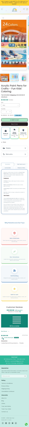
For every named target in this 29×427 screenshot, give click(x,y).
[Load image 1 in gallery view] (4, 77)
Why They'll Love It (21, 164)
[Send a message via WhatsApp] (26, 424)
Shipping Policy (5, 388)
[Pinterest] (6, 423)
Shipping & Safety (21, 167)
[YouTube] (12, 423)
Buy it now (14, 124)
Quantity (3, 109)
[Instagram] (9, 423)
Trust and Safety (6, 406)
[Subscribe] (25, 376)
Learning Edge (8, 167)
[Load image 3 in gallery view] (24, 77)
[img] (4, 335)
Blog (2, 401)
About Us (3, 398)
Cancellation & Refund (7, 391)
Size (2, 102)
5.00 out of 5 (18, 310)
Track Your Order (6, 409)
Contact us (4, 411)
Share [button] (4, 142)
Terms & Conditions (7, 383)
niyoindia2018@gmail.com (17, 361)
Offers (3, 403)
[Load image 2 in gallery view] (14, 77)
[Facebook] (2, 423)
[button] (1, 9)
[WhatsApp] (16, 423)
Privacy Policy (5, 386)
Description (7, 164)
